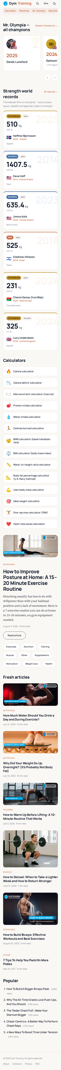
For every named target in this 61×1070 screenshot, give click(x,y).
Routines (24, 10)
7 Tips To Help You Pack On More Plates (25, 962)
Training (45, 646)
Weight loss (31, 663)
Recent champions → (46, 25)
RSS (37, 1063)
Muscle (10, 655)
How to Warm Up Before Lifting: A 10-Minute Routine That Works (29, 817)
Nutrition (28, 646)
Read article (14, 635)
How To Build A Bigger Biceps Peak (28, 989)
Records (53, 10)
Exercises (9, 564)
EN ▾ (46, 3)
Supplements (42, 655)
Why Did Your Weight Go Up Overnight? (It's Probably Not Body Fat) (28, 767)
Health (48, 663)
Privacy (28, 1063)
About (6, 1063)
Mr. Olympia (39, 10)
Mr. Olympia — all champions (16, 27)
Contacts (17, 1063)
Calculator (10, 10)
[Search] (37, 3)
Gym (20, 3)
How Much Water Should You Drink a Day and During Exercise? (28, 717)
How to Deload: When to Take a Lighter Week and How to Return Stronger (30, 879)
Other (24, 655)
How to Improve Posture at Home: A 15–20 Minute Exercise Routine (30, 580)
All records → (51, 91)
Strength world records (17, 93)
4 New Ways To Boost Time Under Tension (32, 1032)
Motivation (12, 663)
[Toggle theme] (54, 3)
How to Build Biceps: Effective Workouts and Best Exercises (24, 937)
